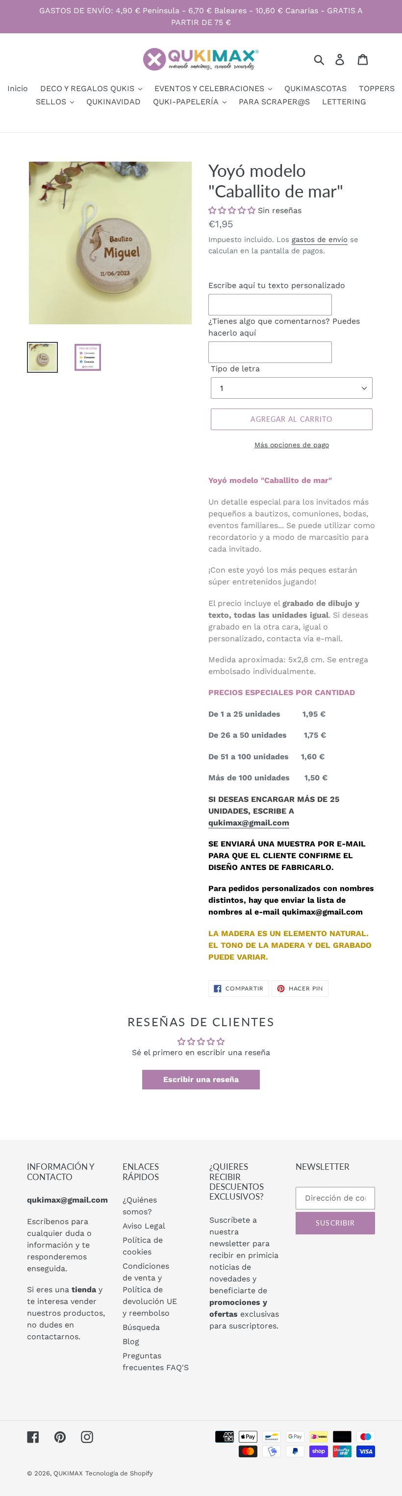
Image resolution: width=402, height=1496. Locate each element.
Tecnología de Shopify (119, 1473)
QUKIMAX (68, 1473)
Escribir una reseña (201, 1079)
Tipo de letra (235, 368)
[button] (231, 210)
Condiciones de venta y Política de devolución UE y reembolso (150, 1289)
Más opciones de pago (291, 445)
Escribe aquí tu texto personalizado (276, 285)
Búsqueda (141, 1327)
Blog (131, 1341)
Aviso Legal (144, 1226)
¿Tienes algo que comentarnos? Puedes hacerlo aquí (284, 327)
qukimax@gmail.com (248, 822)
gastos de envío (320, 239)
